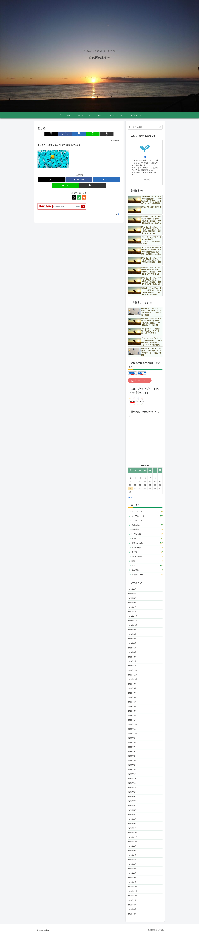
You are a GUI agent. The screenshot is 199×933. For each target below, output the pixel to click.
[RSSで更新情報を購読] (84, 197)
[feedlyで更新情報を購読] (79, 197)
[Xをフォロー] (74, 197)
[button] (106, 134)
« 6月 (130, 497)
